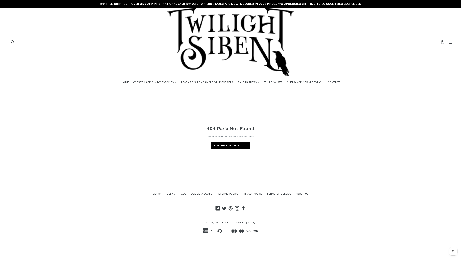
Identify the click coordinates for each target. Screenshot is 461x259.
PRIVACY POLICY (252, 193)
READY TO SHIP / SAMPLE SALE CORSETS (207, 82)
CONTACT (334, 82)
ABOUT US (302, 193)
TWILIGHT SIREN (223, 222)
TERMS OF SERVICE (279, 193)
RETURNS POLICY (227, 193)
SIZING (171, 193)
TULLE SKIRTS (273, 82)
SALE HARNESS (249, 82)
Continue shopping (227, 145)
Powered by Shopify (246, 222)
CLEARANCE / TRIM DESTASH (305, 82)
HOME (125, 82)
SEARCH (157, 193)
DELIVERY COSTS (201, 193)
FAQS (183, 193)
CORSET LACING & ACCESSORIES (155, 82)
